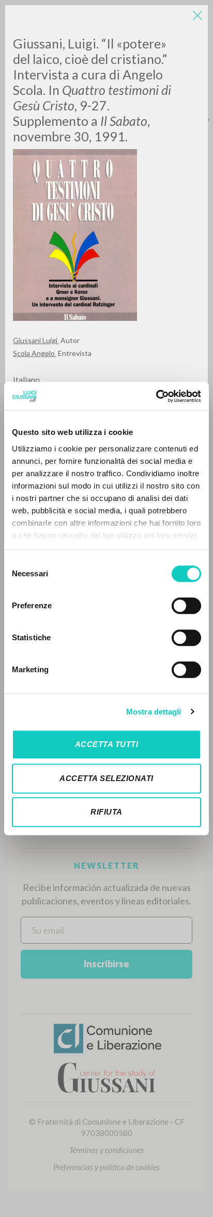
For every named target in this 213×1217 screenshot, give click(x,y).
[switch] (186, 605)
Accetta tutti (107, 744)
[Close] (197, 15)
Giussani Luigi (36, 340)
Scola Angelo (34, 353)
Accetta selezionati (106, 778)
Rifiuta (106, 811)
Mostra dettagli (153, 711)
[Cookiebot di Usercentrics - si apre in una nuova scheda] (156, 396)
